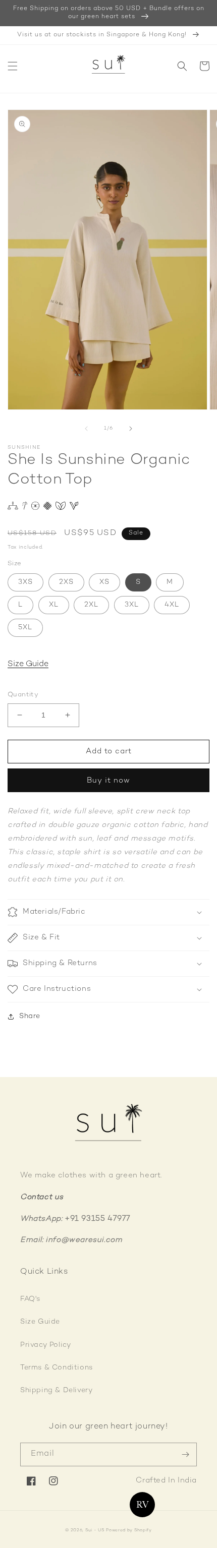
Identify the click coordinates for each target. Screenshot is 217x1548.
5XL (25, 627)
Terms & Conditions (56, 1368)
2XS (66, 582)
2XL (91, 605)
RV (142, 1505)
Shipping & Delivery (56, 1390)
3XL (132, 605)
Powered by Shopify (129, 1530)
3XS (25, 582)
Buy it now (108, 781)
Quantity (23, 694)
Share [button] (29, 1016)
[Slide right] (131, 429)
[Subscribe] (185, 1454)
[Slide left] (86, 429)
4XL (172, 605)
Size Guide (28, 664)
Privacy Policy (45, 1345)
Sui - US (94, 1530)
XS (104, 582)
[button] (13, 66)
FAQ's (30, 1299)
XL (54, 605)
